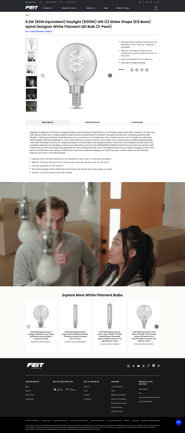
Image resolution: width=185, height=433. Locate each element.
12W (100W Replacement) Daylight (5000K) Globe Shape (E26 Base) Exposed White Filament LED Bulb (41, 335)
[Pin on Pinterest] (146, 70)
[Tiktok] (148, 366)
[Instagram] (140, 2)
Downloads (137, 122)
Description (48, 122)
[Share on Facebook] (136, 70)
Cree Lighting (50, 2)
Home (27, 15)
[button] (48, 8)
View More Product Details (133, 62)
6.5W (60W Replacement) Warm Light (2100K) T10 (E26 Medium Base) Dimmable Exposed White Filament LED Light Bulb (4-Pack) (110, 336)
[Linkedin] (153, 366)
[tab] (47, 122)
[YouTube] (147, 2)
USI (61, 2)
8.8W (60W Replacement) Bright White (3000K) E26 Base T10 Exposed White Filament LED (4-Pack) (75, 335)
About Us (91, 8)
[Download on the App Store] (58, 389)
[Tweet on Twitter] (141, 70)
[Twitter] (143, 366)
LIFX (40, 2)
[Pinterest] (158, 2)
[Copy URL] (132, 70)
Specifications (92, 122)
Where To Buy (123, 8)
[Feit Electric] (31, 8)
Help (106, 8)
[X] (154, 2)
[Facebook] (150, 2)
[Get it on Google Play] (71, 389)
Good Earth (70, 2)
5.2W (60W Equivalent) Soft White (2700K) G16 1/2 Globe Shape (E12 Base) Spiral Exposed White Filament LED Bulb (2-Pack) (144, 336)
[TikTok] (143, 2)
